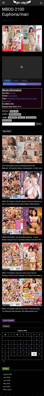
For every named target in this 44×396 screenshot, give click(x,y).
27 (23, 354)
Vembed (24, 80)
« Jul (3, 361)
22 (34, 350)
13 (23, 346)
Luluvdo (16, 80)
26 (17, 354)
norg (9, 101)
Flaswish (7, 80)
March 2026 (7, 389)
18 (11, 350)
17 (5, 350)
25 (11, 354)
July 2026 (6, 377)
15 (34, 346)
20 (23, 350)
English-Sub (6, 162)
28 (29, 354)
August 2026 (7, 374)
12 (17, 346)
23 (39, 350)
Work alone (7, 120)
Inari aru (14, 111)
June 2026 (6, 380)
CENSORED (11, 98)
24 (5, 354)
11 (11, 346)
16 (39, 346)
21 (29, 350)
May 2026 (6, 383)
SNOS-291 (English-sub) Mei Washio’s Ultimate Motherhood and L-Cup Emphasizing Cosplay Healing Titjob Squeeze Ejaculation (22, 203)
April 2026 (6, 386)
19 (17, 350)
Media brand (12, 96)
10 (5, 346)
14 (29, 346)
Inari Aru (12, 93)
